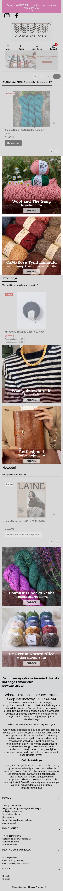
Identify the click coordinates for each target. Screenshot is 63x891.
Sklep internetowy (28, 887)
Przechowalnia (9, 844)
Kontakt (6, 876)
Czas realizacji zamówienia (15, 863)
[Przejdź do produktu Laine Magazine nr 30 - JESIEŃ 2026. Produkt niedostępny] (31, 500)
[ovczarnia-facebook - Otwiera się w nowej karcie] (15, 16)
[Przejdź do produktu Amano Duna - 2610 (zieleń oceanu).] (31, 109)
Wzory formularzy (11, 814)
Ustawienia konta (10, 842)
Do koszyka (13, 143)
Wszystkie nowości (12, 474)
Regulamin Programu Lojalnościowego (21, 808)
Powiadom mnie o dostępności (23, 534)
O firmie (6, 879)
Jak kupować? (9, 823)
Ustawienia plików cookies (15, 839)
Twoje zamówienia (11, 836)
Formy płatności (10, 857)
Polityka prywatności (12, 811)
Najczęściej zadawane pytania (17, 820)
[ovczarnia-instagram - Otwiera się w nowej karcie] (6, 16)
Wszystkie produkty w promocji (18, 285)
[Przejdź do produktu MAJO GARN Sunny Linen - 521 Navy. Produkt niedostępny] (31, 310)
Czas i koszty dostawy (13, 860)
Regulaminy (8, 817)
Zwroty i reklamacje (12, 805)
